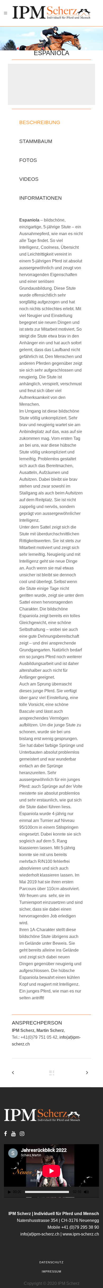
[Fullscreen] (95, 1192)
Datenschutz (51, 1262)
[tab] (40, 122)
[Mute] (86, 1192)
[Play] (9, 1192)
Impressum (51, 1271)
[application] (51, 1170)
